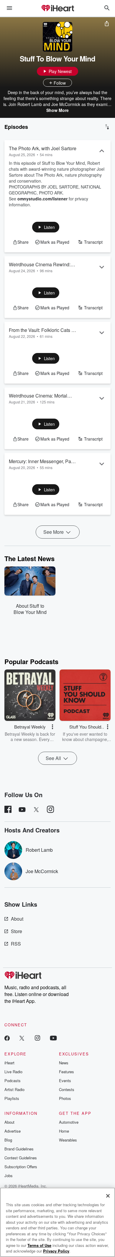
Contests (66, 1089)
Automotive (68, 1122)
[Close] (107, 1195)
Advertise (12, 1131)
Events (65, 1080)
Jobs (8, 1175)
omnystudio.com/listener (42, 199)
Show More (57, 110)
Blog (8, 1140)
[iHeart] (57, 9)
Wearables (68, 1140)
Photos (65, 1098)
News (63, 1063)
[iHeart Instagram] (37, 1037)
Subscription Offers (20, 1166)
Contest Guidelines (20, 1158)
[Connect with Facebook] (7, 1037)
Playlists (11, 1098)
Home (64, 1131)
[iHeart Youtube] (53, 1037)
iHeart (9, 1063)
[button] (46, 227)
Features (66, 1071)
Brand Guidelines (19, 1149)
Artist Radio (14, 1089)
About (17, 918)
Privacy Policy (56, 1251)
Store (16, 931)
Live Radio (13, 1071)
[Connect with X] (21, 1037)
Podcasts (12, 1080)
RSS (16, 943)
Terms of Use (39, 1245)
